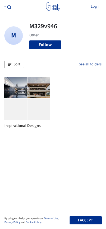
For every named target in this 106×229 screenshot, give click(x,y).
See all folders (90, 64)
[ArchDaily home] (53, 6)
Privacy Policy (12, 222)
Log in (96, 6)
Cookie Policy (33, 222)
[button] (14, 64)
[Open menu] (7, 6)
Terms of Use (51, 218)
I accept (85, 220)
